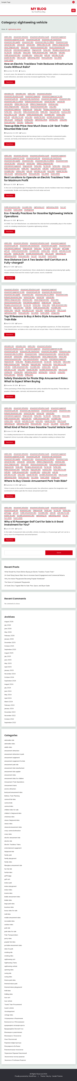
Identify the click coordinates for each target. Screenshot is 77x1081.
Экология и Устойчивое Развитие (15, 1060)
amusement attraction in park (39, 37)
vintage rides (55, 313)
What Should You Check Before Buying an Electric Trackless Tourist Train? (29, 572)
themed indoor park (10, 984)
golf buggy (65, 248)
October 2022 (9, 719)
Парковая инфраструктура (12, 1043)
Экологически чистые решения (14, 1057)
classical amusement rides (39, 47)
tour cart (63, 207)
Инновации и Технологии (12, 1036)
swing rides (63, 119)
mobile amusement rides (12, 55)
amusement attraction (21, 37)
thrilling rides (29, 122)
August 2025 (8, 653)
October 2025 (9, 646)
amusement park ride (33, 39)
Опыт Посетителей (10, 1039)
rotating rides (28, 119)
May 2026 (8, 632)
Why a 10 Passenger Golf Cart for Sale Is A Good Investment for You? (33, 523)
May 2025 (8, 663)
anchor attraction (10, 789)
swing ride (52, 372)
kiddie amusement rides (40, 52)
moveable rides (27, 55)
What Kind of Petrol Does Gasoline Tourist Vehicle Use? (38, 427)
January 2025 (9, 670)
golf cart (7, 251)
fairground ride (36, 50)
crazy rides (52, 106)
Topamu (23, 71)
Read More (9, 82)
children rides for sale (44, 45)
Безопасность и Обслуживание (14, 1022)
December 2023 (9, 712)
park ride (47, 55)
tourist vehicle (8, 60)
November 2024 (10, 674)
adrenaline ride (9, 94)
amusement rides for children (44, 42)
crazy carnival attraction (31, 359)
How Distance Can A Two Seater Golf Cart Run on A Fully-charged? (35, 261)
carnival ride (21, 45)
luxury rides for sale (10, 114)
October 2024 (9, 677)
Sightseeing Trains (10, 963)
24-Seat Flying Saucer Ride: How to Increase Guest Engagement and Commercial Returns (34, 575)
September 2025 (10, 649)
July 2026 (7, 625)
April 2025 (8, 667)
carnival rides (30, 45)
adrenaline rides (21, 94)
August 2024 (8, 684)
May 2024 (8, 695)
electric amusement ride (57, 47)
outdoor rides (38, 55)
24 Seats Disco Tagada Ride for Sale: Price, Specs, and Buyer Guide (27, 586)
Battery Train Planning (12, 796)
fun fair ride (8, 52)
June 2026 (7, 628)
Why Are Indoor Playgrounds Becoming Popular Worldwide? (24, 579)
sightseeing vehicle (33, 57)
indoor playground (10, 886)
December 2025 (9, 642)
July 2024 (7, 688)
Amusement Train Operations (14, 782)
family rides (47, 50)
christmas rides (53, 104)
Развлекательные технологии (13, 1050)
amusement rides (27, 42)
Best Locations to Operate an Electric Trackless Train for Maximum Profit (37, 179)
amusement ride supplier (12, 42)
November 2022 (10, 715)
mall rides (62, 52)
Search (59, 552)
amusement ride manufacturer (52, 39)
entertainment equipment (21, 50)
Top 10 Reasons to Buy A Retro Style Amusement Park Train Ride (37, 318)
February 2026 (9, 635)
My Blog (38, 8)
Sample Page (5, 2)
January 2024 (9, 708)
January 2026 (9, 639)
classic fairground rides (11, 47)
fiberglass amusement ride (61, 50)
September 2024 (10, 681)
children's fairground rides (60, 45)
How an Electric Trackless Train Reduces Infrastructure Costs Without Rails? (38, 65)
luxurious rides (66, 112)
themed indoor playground (13, 987)
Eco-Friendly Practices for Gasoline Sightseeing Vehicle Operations (38, 215)
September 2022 (10, 722)
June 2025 (7, 660)
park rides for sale (58, 55)
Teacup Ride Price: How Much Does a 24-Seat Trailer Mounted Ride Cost (36, 127)
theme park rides (47, 57)
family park (8, 855)
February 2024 (9, 705)
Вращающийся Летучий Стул (13, 1029)
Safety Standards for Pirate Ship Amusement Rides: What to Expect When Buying (36, 380)
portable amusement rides (55, 117)
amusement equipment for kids (14, 39)
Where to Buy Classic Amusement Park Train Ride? (35, 481)
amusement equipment (58, 37)
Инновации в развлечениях (13, 1032)
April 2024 (8, 698)
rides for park (21, 57)
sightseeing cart (39, 207)
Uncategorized (29, 210)
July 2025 (7, 656)
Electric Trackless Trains (12, 844)
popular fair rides (9, 57)
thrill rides (20, 122)
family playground (10, 858)
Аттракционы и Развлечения (13, 1018)
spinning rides (53, 119)
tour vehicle (58, 57)
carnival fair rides (9, 45)
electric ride (8, 50)
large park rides (55, 112)
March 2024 (8, 702)
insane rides (8, 893)
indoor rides (27, 52)
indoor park (8, 883)
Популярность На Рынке (12, 1046)
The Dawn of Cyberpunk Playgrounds (17, 582)
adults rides (8, 37)
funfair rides (17, 52)
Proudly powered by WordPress (26, 1076)
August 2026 (8, 621)
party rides (28, 117)
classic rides (25, 47)
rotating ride (19, 119)
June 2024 (7, 691)
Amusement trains (62, 42)
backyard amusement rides (34, 101)
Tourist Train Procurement (13, 1004)
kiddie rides (53, 52)
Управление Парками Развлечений (15, 1053)
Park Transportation (11, 935)
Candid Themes (57, 1076)
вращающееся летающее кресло (14, 1025)
